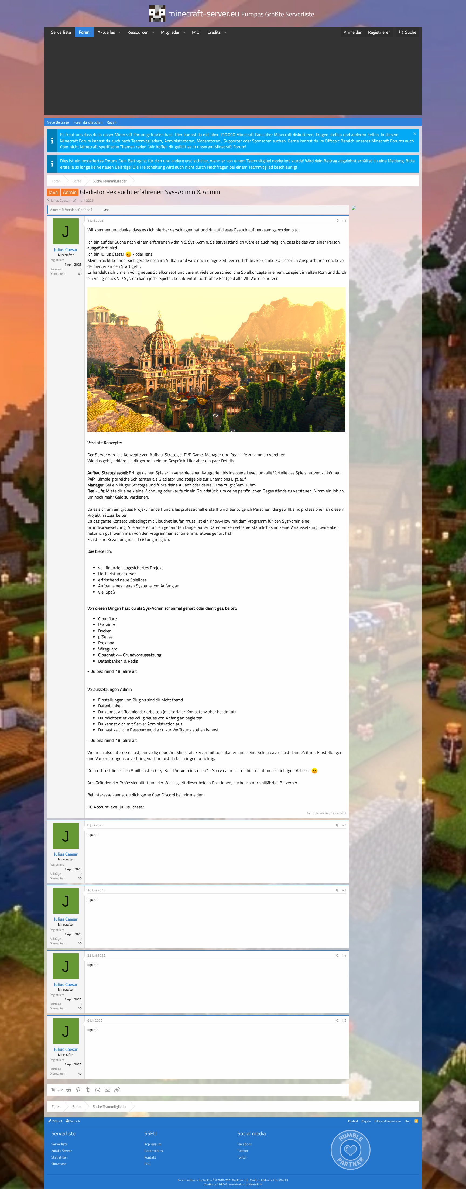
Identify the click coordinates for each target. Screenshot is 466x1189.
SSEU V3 (56, 1121)
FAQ (196, 32)
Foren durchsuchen (87, 122)
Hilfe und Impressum (388, 1121)
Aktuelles (106, 32)
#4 (344, 955)
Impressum (152, 1144)
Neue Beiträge (58, 122)
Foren (84, 32)
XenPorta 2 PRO (214, 1184)
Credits (214, 32)
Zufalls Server (61, 1150)
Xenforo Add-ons (269, 1180)
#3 (344, 890)
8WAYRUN (255, 1184)
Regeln (112, 122)
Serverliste (61, 32)
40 (80, 273)
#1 (344, 220)
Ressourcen (138, 32)
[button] (119, 32)
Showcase (59, 1163)
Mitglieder (170, 32)
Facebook (244, 1144)
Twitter (242, 1150)
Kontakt (353, 1121)
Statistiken (59, 1157)
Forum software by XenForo (213, 1180)
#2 (344, 825)
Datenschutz (153, 1150)
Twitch (242, 1157)
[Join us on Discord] (354, 208)
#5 (344, 1020)
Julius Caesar (60, 200)
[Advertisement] (233, 77)
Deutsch (74, 1121)
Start (408, 1121)
